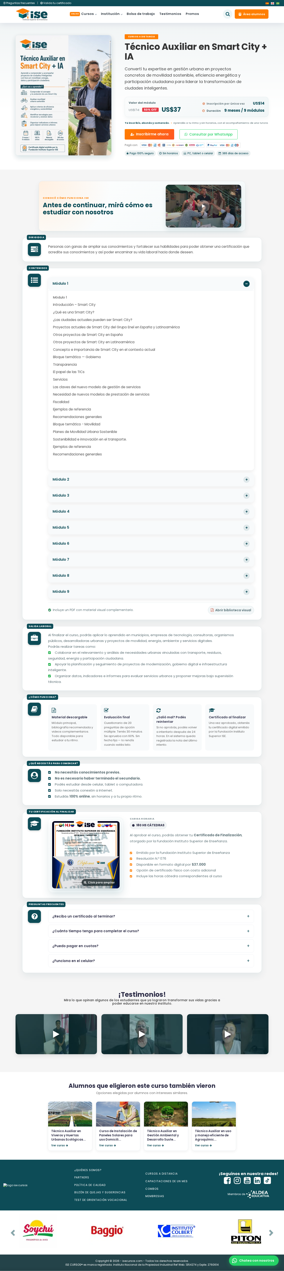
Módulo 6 (61, 543)
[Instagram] (237, 1180)
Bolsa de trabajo (141, 14)
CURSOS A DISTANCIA (161, 1174)
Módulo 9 (61, 591)
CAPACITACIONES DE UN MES (166, 1181)
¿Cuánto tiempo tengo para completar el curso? (95, 931)
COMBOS (152, 1189)
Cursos (82, 14)
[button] (254, 1260)
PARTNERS (81, 1177)
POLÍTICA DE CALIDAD (90, 1185)
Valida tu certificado (57, 3)
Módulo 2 (61, 479)
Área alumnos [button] (254, 14)
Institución (110, 14)
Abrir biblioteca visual (233, 610)
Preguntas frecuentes (21, 3)
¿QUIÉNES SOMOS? (88, 1170)
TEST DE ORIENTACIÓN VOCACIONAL (100, 1200)
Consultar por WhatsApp (211, 134)
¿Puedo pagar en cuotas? (75, 946)
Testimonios (170, 14)
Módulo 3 (61, 495)
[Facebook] (227, 1180)
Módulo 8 (61, 575)
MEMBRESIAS (154, 1196)
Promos (192, 14)
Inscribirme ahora (152, 134)
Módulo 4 (61, 511)
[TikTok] (267, 1180)
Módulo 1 (60, 283)
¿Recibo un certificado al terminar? (83, 916)
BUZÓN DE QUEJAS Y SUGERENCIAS (100, 1192)
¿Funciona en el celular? (73, 960)
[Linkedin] (257, 1180)
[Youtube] (247, 1180)
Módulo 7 (61, 559)
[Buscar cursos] (227, 14)
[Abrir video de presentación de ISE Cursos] (203, 206)
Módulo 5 (61, 527)
